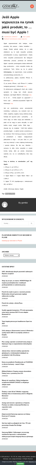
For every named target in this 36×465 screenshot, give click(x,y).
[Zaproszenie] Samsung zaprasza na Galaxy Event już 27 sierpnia (16, 415)
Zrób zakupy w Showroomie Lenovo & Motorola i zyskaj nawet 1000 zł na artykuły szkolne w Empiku (17, 333)
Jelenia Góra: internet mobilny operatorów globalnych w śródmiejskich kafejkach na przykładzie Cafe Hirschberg (15, 353)
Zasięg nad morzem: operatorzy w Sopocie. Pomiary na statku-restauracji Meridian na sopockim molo (16, 405)
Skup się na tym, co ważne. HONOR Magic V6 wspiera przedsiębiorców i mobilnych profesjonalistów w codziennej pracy (16, 283)
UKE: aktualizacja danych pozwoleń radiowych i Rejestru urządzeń (17, 272)
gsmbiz (28, 36)
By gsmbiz (23, 203)
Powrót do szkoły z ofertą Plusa (12, 303)
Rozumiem (20, 463)
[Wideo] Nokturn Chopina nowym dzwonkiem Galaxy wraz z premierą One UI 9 (16, 372)
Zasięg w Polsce (10, 193)
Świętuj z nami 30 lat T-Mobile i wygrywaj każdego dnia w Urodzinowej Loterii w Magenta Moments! (17, 394)
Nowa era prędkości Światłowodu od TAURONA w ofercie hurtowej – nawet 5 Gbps (17, 363)
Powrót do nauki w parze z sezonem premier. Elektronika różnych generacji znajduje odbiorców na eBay (16, 294)
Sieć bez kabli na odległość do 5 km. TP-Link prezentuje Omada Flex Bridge (16, 424)
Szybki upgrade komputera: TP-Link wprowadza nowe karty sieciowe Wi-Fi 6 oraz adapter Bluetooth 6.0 (17, 312)
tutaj (11, 80)
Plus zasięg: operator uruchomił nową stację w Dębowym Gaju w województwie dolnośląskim (17, 343)
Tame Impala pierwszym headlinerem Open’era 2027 (17, 322)
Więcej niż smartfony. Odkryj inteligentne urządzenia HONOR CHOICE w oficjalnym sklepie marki (15, 382)
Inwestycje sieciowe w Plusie (12, 241)
